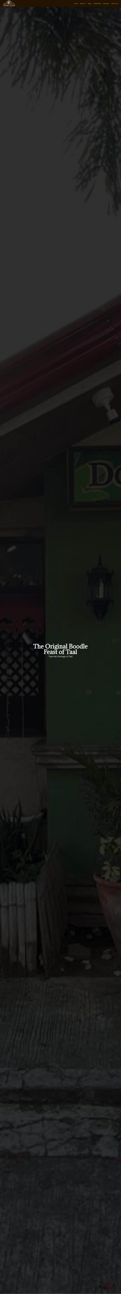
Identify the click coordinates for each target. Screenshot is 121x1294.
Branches (106, 3)
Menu (89, 3)
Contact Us (114, 3)
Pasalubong (97, 3)
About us (83, 3)
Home (76, 3)
